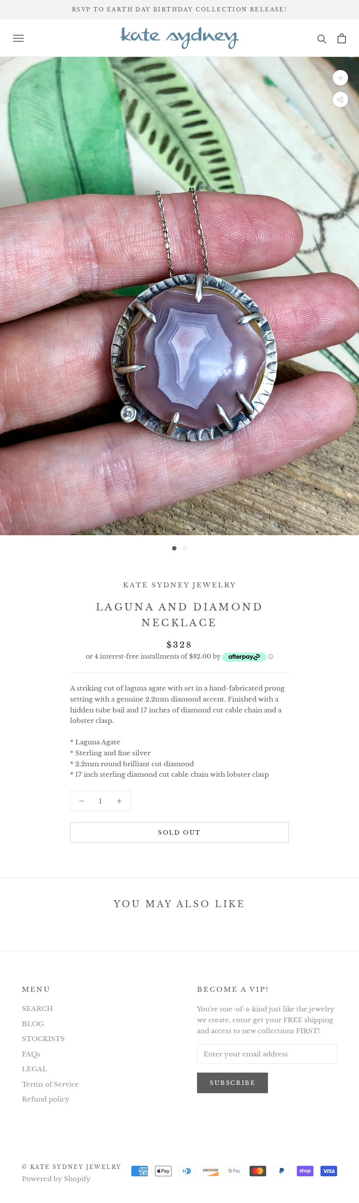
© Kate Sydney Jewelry (71, 1167)
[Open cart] (342, 38)
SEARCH (37, 1008)
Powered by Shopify (56, 1179)
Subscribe (232, 1083)
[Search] (322, 38)
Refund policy (46, 1099)
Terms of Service (50, 1084)
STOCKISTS (43, 1039)
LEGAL (34, 1069)
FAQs (31, 1054)
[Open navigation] (18, 38)
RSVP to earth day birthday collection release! (179, 9)
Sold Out (179, 832)
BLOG (33, 1024)
